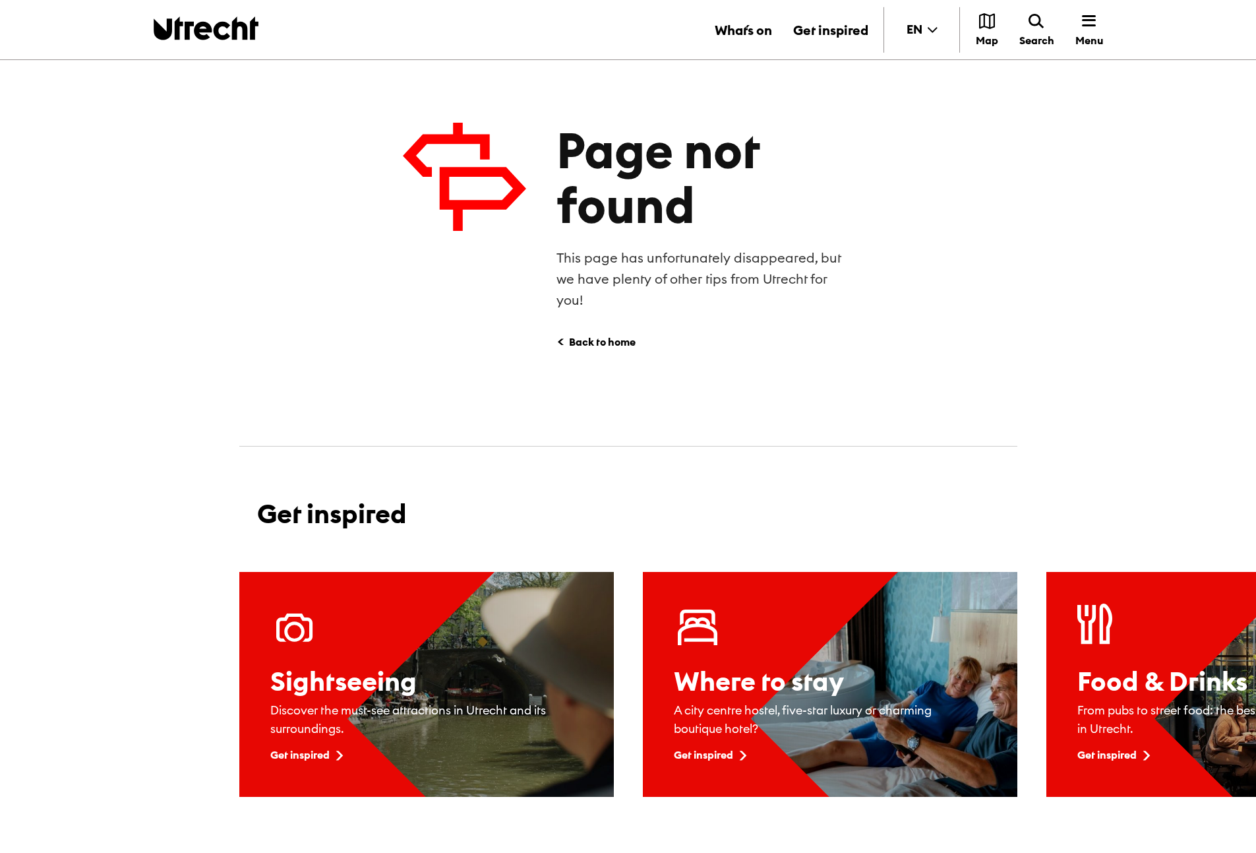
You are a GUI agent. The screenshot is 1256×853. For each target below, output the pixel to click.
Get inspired (830, 30)
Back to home (602, 341)
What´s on (743, 30)
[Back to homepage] (206, 28)
